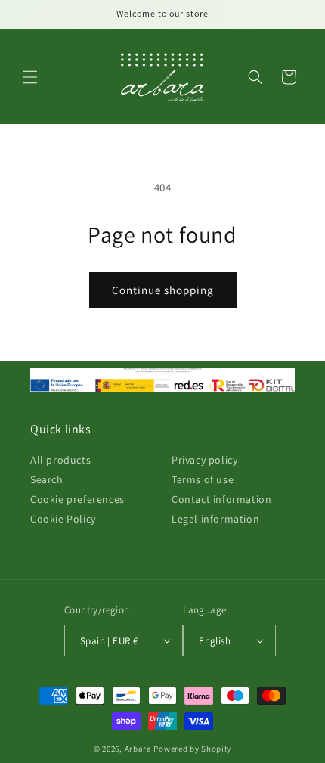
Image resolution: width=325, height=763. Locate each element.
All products (60, 460)
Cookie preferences (77, 499)
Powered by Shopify (192, 748)
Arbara (138, 748)
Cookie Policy (63, 519)
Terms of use (203, 479)
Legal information (215, 519)
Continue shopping (163, 290)
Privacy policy (204, 460)
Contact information (221, 499)
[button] (30, 77)
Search (46, 479)
